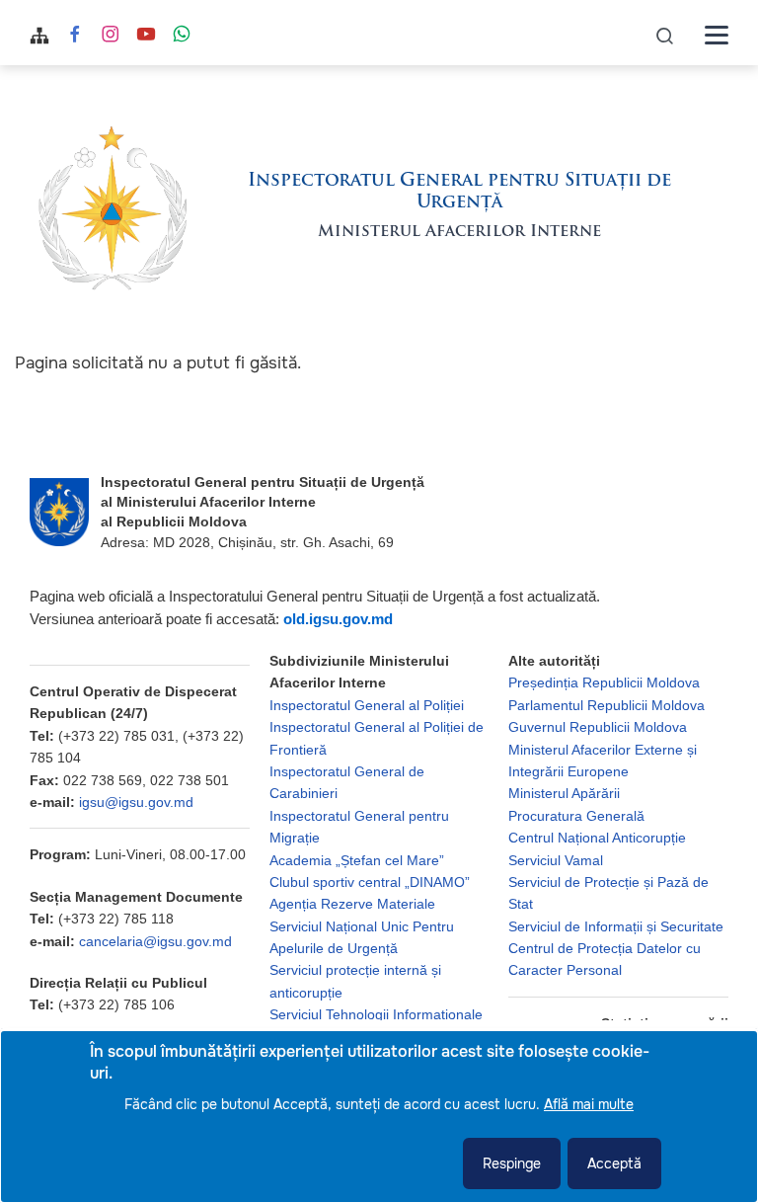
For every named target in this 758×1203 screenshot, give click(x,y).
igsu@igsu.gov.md (136, 802)
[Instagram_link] (110, 36)
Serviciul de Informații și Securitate (615, 926)
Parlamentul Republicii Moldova (606, 705)
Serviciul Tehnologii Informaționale (376, 1014)
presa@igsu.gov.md (141, 1027)
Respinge (512, 1163)
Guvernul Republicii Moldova (597, 727)
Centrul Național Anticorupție (597, 837)
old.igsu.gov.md (338, 618)
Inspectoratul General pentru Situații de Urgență (459, 192)
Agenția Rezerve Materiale (352, 904)
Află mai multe (589, 1104)
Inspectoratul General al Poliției (366, 705)
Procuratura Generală (576, 816)
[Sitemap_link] (39, 35)
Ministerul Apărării (564, 793)
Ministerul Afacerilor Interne (459, 232)
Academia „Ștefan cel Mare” (356, 860)
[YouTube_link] (146, 36)
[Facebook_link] (75, 36)
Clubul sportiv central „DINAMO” (369, 882)
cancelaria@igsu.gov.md (155, 941)
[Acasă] (112, 207)
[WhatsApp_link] (181, 36)
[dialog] (379, 1116)
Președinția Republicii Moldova (604, 682)
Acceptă (614, 1163)
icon (665, 35)
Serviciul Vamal (555, 860)
